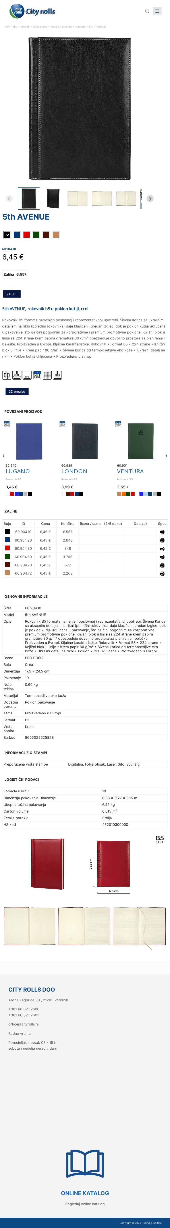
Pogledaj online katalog (85, 1204)
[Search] (147, 11)
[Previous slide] (9, 198)
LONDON (74, 471)
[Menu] (157, 11)
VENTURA (130, 471)
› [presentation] (166, 455)
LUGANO (18, 471)
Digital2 (157, 1222)
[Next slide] (150, 198)
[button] (29, 198)
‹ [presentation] (3, 455)
